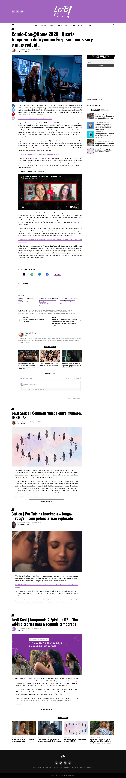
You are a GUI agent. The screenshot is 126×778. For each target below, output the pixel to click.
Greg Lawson (32, 312)
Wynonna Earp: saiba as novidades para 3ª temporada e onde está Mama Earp (48, 300)
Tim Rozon (52, 313)
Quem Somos (81, 25)
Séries (36, 25)
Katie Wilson (53, 312)
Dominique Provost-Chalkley (64, 310)
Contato (88, 25)
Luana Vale (21, 423)
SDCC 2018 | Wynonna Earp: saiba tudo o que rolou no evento (69, 299)
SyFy (38, 313)
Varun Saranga (60, 313)
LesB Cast (72, 25)
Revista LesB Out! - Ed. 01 (94, 99)
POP (66, 25)
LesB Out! (21, 630)
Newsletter (90, 768)
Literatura (52, 25)
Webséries (43, 25)
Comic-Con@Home (34, 310)
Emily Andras (23, 312)
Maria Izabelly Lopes (24, 524)
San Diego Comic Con (25, 313)
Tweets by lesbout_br (93, 105)
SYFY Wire (44, 313)
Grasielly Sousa (22, 51)
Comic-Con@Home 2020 (48, 310)
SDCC (34, 313)
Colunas (60, 25)
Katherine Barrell (43, 312)
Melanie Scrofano (64, 312)
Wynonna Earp (71, 313)
